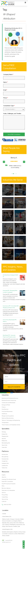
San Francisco (9, 526)
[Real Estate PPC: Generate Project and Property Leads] (22, 338)
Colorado (17, 519)
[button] (24, 162)
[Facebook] (24, 541)
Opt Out (4, 492)
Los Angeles (14, 521)
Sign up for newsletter (14, 387)
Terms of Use (5, 499)
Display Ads (4, 434)
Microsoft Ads (5, 456)
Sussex (7, 535)
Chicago (12, 519)
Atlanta (3, 519)
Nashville (4, 522)
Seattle (15, 526)
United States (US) (6, 516)
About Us (4, 477)
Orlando (7, 524)
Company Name (8, 74)
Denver (4, 521)
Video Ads (4, 447)
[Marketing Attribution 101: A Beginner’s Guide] (14, 39)
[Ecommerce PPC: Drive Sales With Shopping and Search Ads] (22, 308)
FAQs (3, 486)
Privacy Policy (5, 494)
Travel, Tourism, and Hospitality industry (11, 424)
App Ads (4, 438)
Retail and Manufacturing (7, 418)
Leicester (5, 533)
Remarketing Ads (6, 443)
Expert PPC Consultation (7, 481)
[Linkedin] (24, 547)
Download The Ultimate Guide (9, 479)
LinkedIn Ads (5, 465)
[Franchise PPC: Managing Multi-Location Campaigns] (22, 293)
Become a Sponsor (6, 488)
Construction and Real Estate (8, 402)
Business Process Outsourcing (9, 400)
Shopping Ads (5, 436)
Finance (4, 407)
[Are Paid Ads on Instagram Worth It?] (22, 277)
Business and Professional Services (10, 398)
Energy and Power (6, 404)
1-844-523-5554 (7, 504)
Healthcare (4, 413)
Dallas (21, 519)
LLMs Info (4, 501)
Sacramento (19, 524)
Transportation (5, 422)
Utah (19, 526)
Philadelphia (13, 524)
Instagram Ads (5, 463)
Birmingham (10, 532)
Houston (9, 521)
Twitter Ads (4, 467)
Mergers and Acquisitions (8, 416)
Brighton (16, 532)
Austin (7, 519)
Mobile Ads (4, 440)
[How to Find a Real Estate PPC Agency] (22, 322)
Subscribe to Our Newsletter (8, 490)
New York (16, 522)
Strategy (4, 431)
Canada (4, 513)
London (16, 533)
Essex (24, 532)
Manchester (21, 533)
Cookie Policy (5, 497)
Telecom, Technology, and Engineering (11, 420)
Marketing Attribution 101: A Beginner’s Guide (13, 29)
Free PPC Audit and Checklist (8, 483)
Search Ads (4, 445)
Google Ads (4, 461)
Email (5, 90)
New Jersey (10, 522)
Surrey (3, 535)
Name (5, 82)
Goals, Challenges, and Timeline (12, 113)
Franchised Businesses (7, 411)
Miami (19, 521)
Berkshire (4, 532)
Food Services (5, 409)
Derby (20, 532)
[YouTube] (24, 545)
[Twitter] (24, 543)
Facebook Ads (5, 459)
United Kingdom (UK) (7, 529)
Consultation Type (9, 105)
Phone (5, 98)
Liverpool (10, 533)
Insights (3, 475)
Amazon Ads (5, 454)
